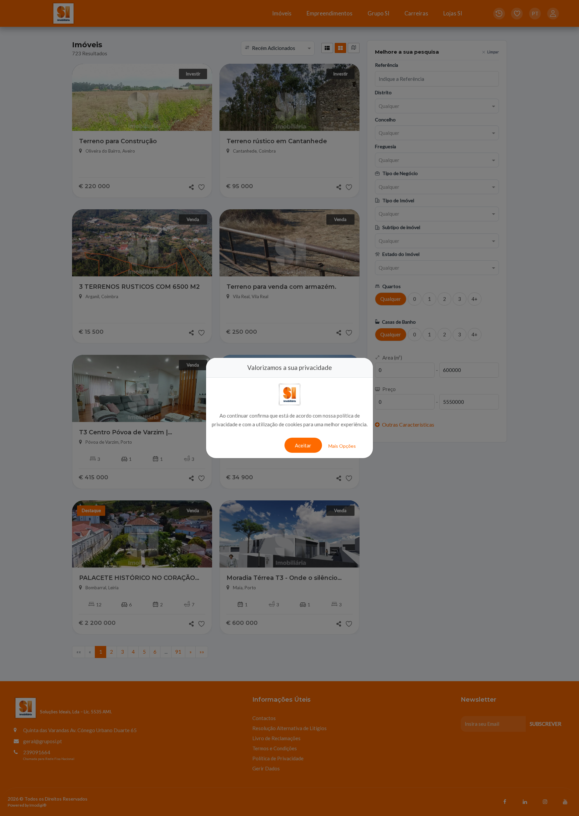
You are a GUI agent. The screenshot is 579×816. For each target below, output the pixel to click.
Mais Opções (342, 446)
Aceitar (303, 445)
